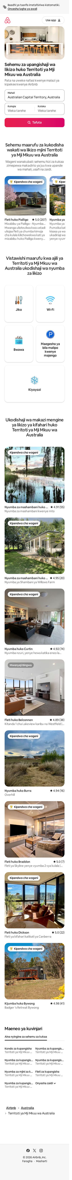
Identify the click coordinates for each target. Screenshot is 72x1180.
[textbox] (19, 110)
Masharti (41, 1161)
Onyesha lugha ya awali (22, 9)
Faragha (27, 1161)
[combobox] (34, 97)
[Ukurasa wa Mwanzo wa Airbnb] (7, 20)
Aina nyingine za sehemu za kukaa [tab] (26, 1036)
